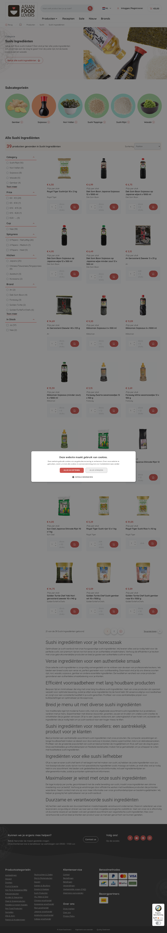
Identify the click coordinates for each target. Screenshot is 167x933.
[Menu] (162, 905)
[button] (83, 477)
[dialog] (83, 466)
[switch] (158, 923)
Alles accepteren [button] (72, 470)
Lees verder (114, 464)
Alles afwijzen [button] (96, 470)
